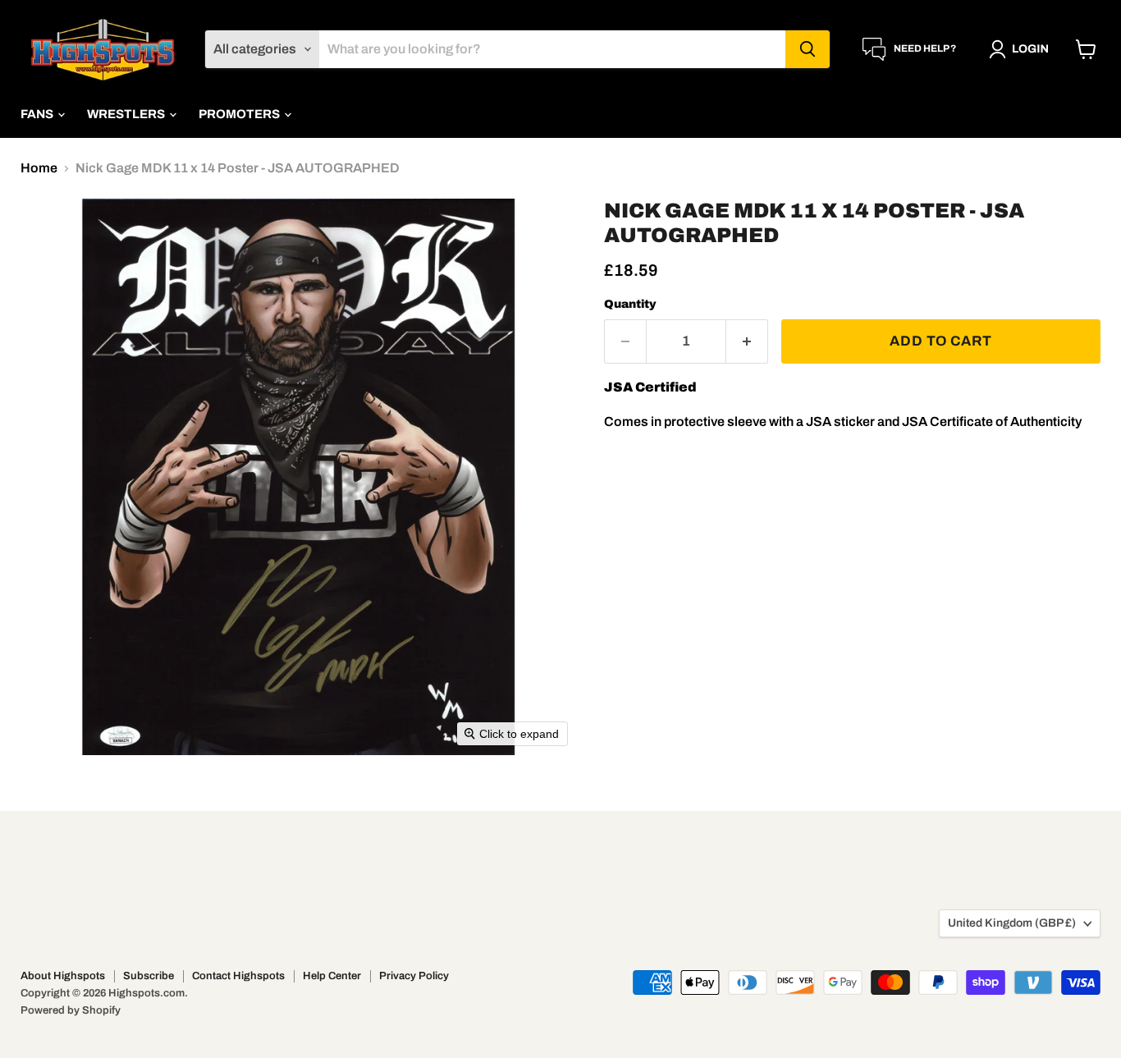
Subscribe (148, 976)
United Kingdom (1012, 923)
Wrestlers (127, 114)
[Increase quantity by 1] (747, 341)
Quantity (630, 304)
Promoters (240, 114)
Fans (38, 114)
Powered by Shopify (71, 1010)
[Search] (807, 49)
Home (39, 168)
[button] (1022, 49)
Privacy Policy (414, 976)
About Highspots (63, 976)
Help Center (332, 976)
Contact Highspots (238, 976)
